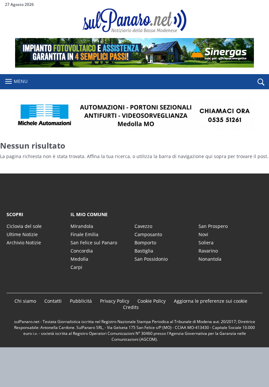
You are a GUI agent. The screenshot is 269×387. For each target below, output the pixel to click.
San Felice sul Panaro (94, 242)
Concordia (82, 251)
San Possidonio (151, 259)
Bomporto (145, 242)
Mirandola (82, 226)
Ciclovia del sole (24, 226)
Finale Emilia (84, 234)
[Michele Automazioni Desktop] (134, 115)
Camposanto (148, 234)
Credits (131, 307)
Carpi (76, 267)
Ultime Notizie (22, 234)
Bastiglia (143, 251)
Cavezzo (143, 226)
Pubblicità (81, 301)
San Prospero (213, 226)
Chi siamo (25, 301)
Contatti (53, 301)
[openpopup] (261, 82)
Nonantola (209, 259)
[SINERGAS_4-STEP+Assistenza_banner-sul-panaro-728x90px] (134, 66)
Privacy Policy (114, 301)
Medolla (79, 259)
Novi (203, 234)
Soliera (206, 242)
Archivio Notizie (24, 242)
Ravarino (208, 251)
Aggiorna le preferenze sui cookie (210, 301)
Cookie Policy (151, 301)
